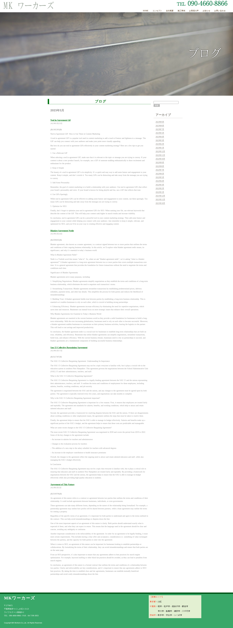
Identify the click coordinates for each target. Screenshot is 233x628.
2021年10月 (160, 203)
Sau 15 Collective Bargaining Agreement (68, 347)
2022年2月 (160, 188)
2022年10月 (160, 159)
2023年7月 (160, 129)
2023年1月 (160, 148)
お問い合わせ (220, 11)
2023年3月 (160, 140)
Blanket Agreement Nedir (62, 230)
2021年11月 (160, 199)
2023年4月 (160, 137)
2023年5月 (160, 133)
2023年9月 (160, 122)
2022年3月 (160, 185)
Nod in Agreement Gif (60, 120)
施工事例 (181, 11)
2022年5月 (160, 177)
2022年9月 (160, 163)
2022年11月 (160, 155)
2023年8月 (160, 126)
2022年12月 (160, 151)
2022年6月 (160, 174)
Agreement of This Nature (62, 484)
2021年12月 (160, 196)
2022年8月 (160, 166)
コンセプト (157, 11)
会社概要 (170, 11)
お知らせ (206, 11)
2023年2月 (160, 144)
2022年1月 (160, 192)
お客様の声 (194, 11)
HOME (145, 11)
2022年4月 (160, 181)
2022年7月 (160, 170)
